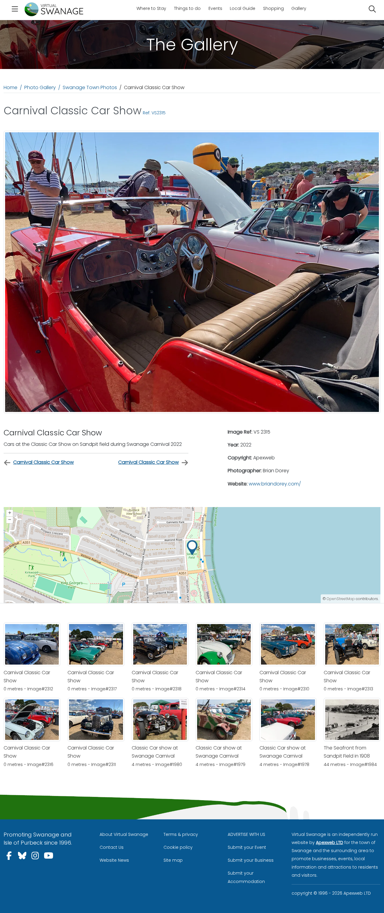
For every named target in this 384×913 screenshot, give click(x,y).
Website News (114, 860)
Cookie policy (178, 847)
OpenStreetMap (341, 598)
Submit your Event (247, 847)
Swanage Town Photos (90, 87)
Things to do (187, 8)
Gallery (298, 8)
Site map (173, 860)
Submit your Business (251, 860)
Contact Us (112, 847)
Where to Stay (151, 8)
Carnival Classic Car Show (43, 462)
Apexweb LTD (329, 842)
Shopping (273, 8)
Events (215, 8)
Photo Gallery (40, 87)
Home (10, 87)
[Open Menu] (14, 9)
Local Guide (242, 8)
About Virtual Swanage (124, 834)
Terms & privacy (181, 834)
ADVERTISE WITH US (246, 834)
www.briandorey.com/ (275, 483)
